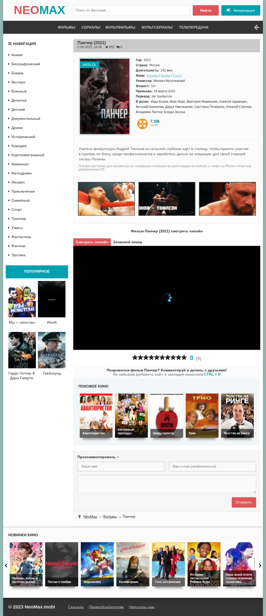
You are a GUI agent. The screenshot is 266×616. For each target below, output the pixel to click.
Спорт (177, 75)
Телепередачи (193, 27)
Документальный (25, 118)
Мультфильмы (120, 27)
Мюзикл (18, 182)
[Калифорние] (132, 564)
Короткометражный (27, 155)
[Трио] (202, 416)
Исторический (23, 137)
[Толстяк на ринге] (237, 416)
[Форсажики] (97, 564)
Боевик (17, 73)
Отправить (244, 502)
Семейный (20, 200)
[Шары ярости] (166, 416)
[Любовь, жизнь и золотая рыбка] (26, 564)
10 (184, 357)
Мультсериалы (157, 27)
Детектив (18, 100)
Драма (165, 75)
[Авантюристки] (96, 416)
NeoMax (90, 516)
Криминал (20, 164)
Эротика (18, 255)
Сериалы (91, 27)
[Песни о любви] (61, 564)
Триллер (18, 219)
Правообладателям (106, 607)
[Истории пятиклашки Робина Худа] (204, 564)
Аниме (17, 55)
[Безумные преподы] (131, 416)
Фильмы (66, 27)
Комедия (18, 146)
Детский (18, 109)
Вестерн (18, 82)
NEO (39, 10)
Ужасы (17, 228)
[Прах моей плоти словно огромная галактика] (239, 564)
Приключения (23, 191)
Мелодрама (21, 173)
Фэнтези (18, 246)
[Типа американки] (168, 564)
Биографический (25, 64)
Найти (205, 10)
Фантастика (21, 237)
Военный (19, 91)
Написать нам (141, 607)
